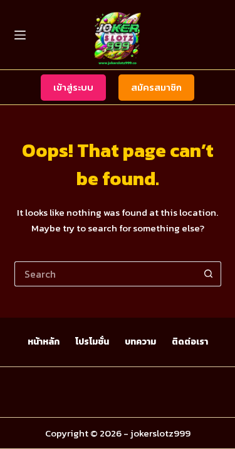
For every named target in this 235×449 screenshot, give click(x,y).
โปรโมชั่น (92, 342)
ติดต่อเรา (190, 342)
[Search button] (208, 273)
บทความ (140, 342)
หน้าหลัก (44, 342)
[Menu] (20, 35)
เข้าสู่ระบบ (73, 87)
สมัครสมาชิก (156, 87)
